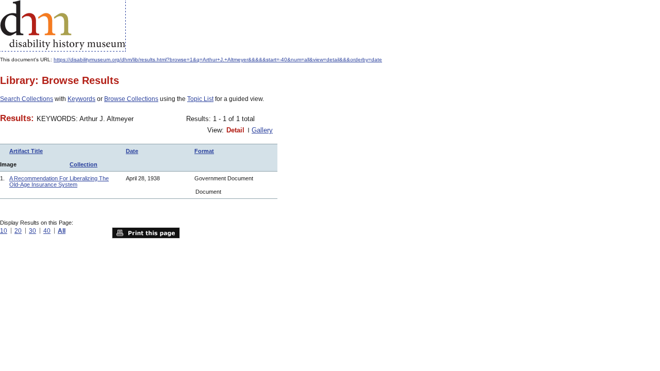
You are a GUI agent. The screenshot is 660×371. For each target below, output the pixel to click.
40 (47, 230)
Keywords (81, 99)
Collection (83, 164)
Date (132, 151)
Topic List (200, 99)
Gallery (262, 130)
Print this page (146, 233)
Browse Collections (131, 99)
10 (3, 230)
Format (204, 151)
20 (18, 230)
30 (32, 230)
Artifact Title (26, 151)
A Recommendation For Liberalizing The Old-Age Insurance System (59, 181)
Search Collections (26, 99)
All (61, 230)
